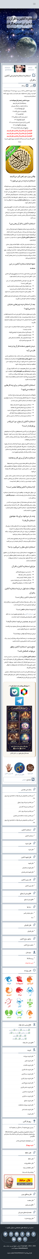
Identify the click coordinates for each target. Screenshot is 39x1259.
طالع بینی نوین (29, 1204)
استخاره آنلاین (29, 613)
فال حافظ (30, 1158)
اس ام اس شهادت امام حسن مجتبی (23, 815)
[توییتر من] (5, 1234)
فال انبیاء (30, 849)
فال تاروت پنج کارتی (27, 1082)
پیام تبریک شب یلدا (27, 1172)
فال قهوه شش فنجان (27, 871)
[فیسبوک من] (22, 1234)
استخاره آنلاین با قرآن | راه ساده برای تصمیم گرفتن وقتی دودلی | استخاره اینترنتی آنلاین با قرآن (20, 25)
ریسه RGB (30, 958)
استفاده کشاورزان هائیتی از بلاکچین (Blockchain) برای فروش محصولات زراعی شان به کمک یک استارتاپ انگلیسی (19, 1134)
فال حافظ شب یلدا (28, 1167)
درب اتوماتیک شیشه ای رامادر (24, 1140)
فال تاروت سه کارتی (27, 1073)
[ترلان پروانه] (19, 69)
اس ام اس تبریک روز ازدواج (25, 802)
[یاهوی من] (33, 1234)
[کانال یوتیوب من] (19, 1239)
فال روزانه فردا (29, 1218)
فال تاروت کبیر (29, 1060)
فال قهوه (30, 863)
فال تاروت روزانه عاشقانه (26, 1104)
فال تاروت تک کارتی (27, 1069)
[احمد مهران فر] (31, 69)
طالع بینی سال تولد (28, 1042)
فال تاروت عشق (28, 1100)
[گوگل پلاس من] (25, 1239)
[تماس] (11, 1234)
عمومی (24, 779)
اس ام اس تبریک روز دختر (25, 811)
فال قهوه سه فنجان (27, 867)
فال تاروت (30, 1113)
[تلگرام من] (28, 1234)
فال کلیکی (30, 931)
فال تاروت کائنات (28, 1064)
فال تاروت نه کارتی (27, 1091)
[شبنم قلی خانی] (8, 69)
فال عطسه (30, 1200)
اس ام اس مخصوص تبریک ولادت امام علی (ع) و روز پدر (19, 796)
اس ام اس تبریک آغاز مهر (26, 806)
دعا (32, 917)
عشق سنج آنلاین (28, 944)
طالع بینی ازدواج (28, 899)
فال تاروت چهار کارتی (27, 1078)
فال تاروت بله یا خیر (27, 1109)
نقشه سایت (10, 1252)
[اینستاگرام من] (17, 1234)
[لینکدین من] (14, 1239)
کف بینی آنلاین (29, 885)
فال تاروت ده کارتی (27, 1096)
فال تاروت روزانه (28, 1056)
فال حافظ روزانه (28, 1163)
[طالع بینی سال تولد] (19, 1035)
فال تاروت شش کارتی (27, 1087)
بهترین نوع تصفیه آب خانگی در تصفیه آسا (21, 1127)
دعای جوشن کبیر (28, 912)
